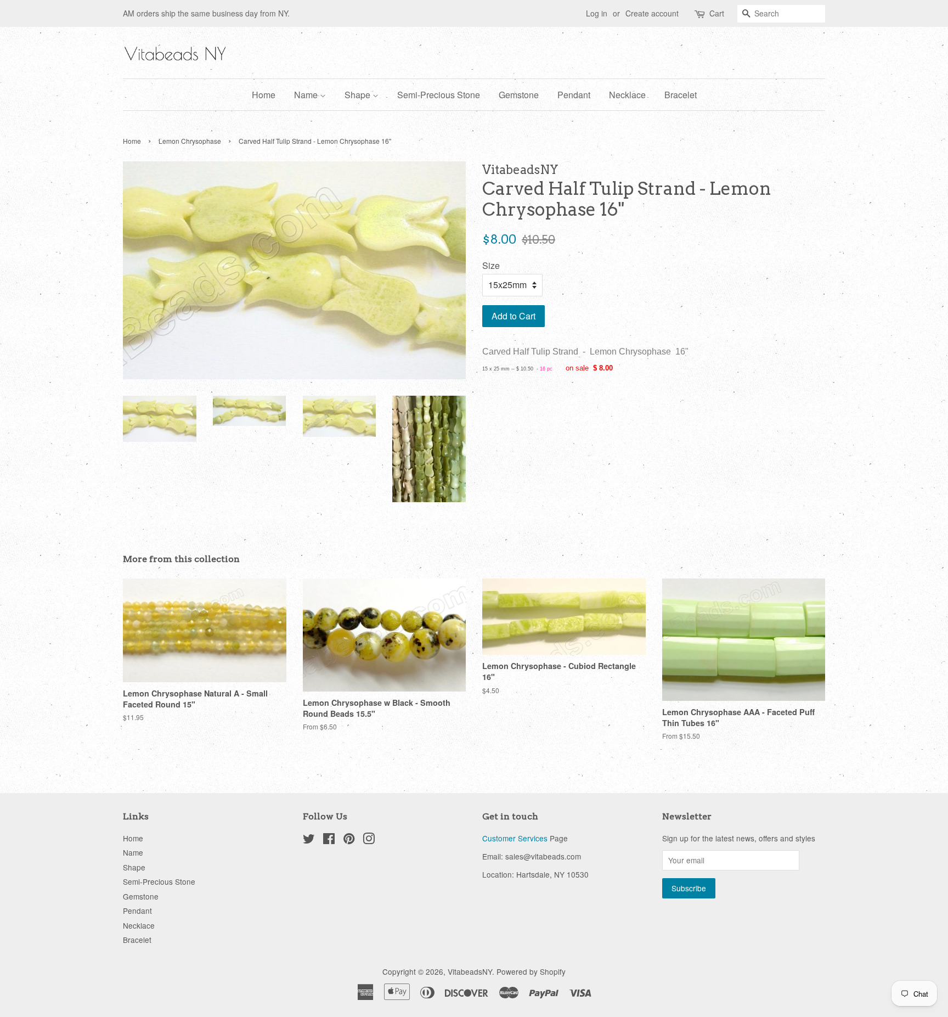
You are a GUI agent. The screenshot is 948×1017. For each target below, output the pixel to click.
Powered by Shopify (531, 971)
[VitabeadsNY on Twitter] (309, 840)
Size (491, 265)
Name (307, 94)
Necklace (627, 94)
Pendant (573, 94)
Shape (359, 94)
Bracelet (680, 94)
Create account (652, 13)
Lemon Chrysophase (190, 140)
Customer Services (515, 838)
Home (263, 94)
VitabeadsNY (470, 971)
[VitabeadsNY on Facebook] (329, 840)
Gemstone (519, 94)
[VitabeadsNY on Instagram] (369, 840)
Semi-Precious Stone (438, 94)
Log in (596, 13)
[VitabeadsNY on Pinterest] (349, 840)
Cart (716, 13)
